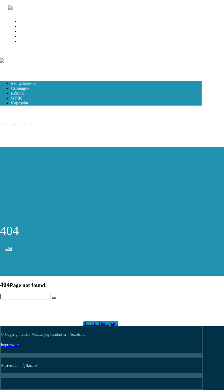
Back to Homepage (100, 323)
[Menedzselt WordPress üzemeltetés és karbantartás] (26, 7)
